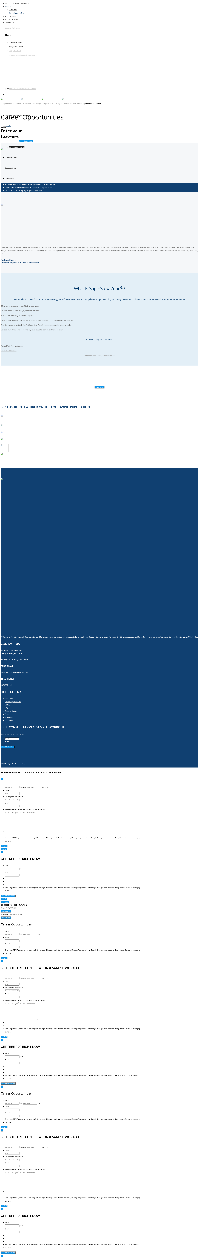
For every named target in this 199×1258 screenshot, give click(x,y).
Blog (6, 714)
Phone (7, 790)
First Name (23, 787)
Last (39, 934)
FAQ (6, 708)
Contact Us (9, 720)
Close (4, 849)
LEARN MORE (6, 917)
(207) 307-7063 (15, 51)
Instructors (9, 717)
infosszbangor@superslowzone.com (22, 55)
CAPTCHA (8, 742)
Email (7, 803)
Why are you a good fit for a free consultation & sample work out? (25, 809)
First (21, 934)
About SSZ (9, 699)
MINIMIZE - (5, 902)
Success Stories (11, 711)
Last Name (45, 787)
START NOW (99, 387)
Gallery (7, 705)
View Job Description (8, 351)
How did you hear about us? (14, 796)
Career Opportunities (13, 702)
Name (7, 784)
